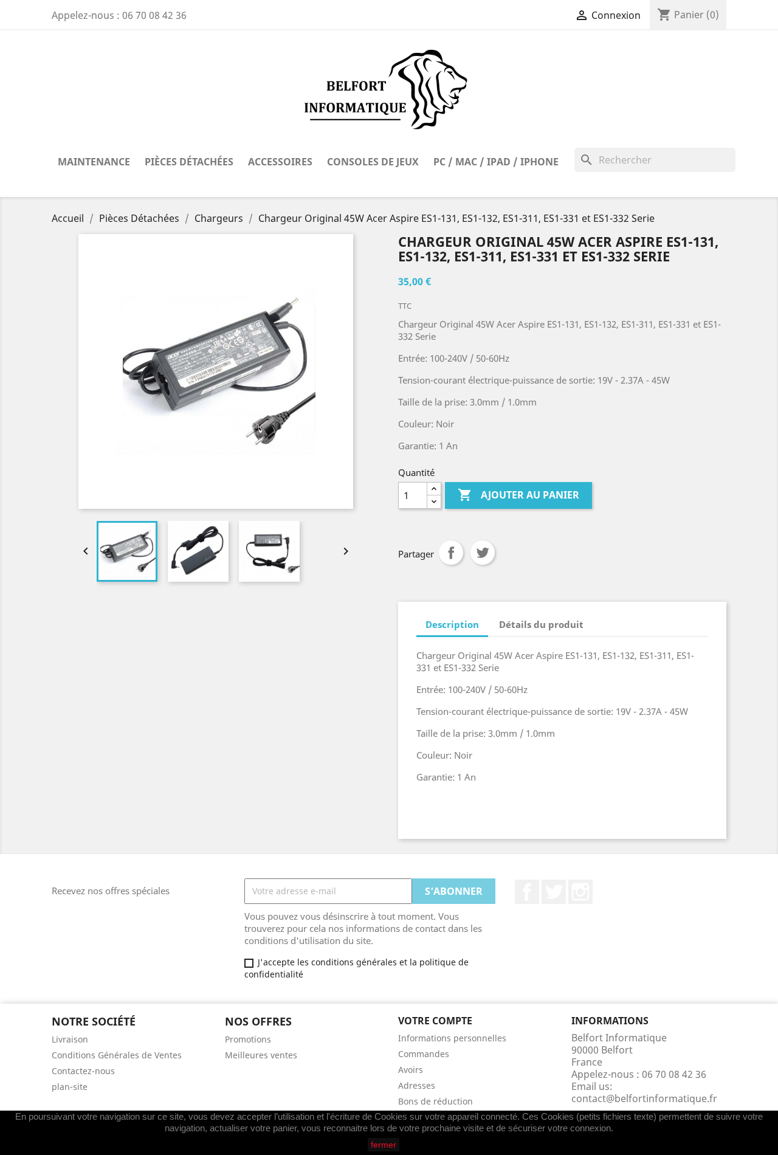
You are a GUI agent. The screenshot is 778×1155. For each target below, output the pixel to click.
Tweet (482, 552)
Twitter (554, 892)
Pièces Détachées (189, 161)
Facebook (527, 892)
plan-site (70, 1086)
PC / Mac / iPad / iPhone (496, 161)
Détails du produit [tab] (541, 624)
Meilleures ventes (261, 1055)
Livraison (70, 1039)
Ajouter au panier (518, 495)
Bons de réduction (435, 1101)
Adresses (416, 1085)
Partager (451, 552)
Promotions (248, 1039)
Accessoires (280, 161)
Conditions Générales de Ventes (117, 1055)
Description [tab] (452, 624)
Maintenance (94, 161)
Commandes (423, 1054)
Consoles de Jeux (373, 161)
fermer (383, 1145)
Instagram (580, 892)
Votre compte (435, 1020)
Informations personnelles (452, 1038)
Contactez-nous (83, 1071)
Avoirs (410, 1069)
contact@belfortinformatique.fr (644, 1098)
